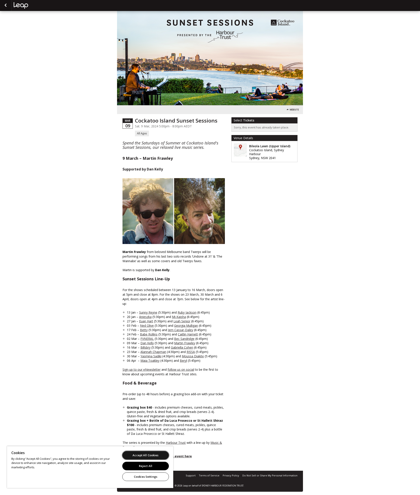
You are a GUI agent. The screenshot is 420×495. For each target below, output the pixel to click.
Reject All (145, 466)
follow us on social (181, 369)
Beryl (183, 360)
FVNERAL (147, 339)
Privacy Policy (231, 475)
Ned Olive (147, 325)
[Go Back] (5, 5)
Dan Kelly (147, 343)
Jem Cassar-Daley (180, 330)
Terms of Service (209, 475)
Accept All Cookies (145, 455)
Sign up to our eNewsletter (141, 369)
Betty (144, 330)
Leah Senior (181, 321)
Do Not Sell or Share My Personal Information (270, 475)
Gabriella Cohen (182, 347)
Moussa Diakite (193, 356)
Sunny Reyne (148, 312)
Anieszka (145, 317)
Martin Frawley (184, 343)
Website (294, 109)
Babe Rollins (149, 334)
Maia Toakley (149, 360)
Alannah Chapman (153, 352)
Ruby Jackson (187, 312)
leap (35, 5)
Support (191, 475)
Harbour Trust (176, 443)
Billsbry (145, 347)
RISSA (191, 352)
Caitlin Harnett (188, 334)
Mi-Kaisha (179, 317)
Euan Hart (146, 321)
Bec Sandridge (184, 339)
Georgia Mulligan (186, 325)
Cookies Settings (145, 477)
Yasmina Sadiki (150, 356)
